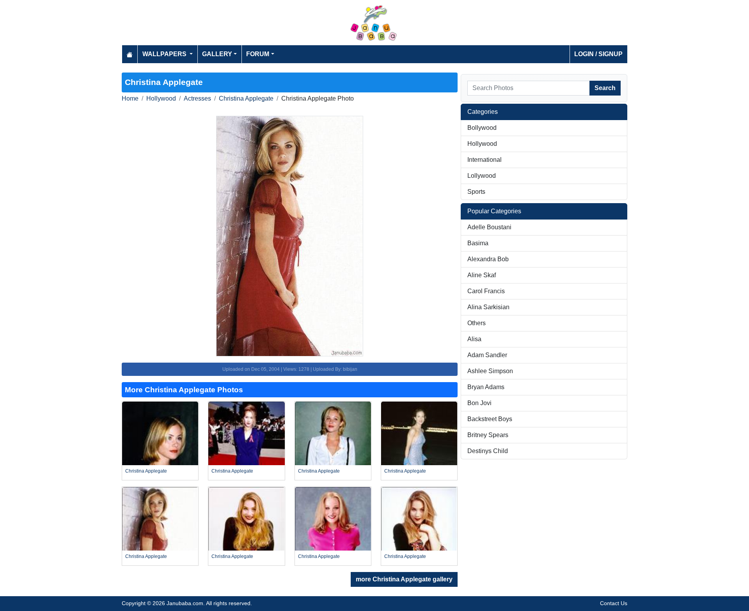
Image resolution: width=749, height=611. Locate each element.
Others (476, 323)
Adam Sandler (487, 355)
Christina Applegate (246, 98)
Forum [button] (257, 54)
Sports (476, 191)
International (484, 159)
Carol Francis (486, 291)
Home (130, 98)
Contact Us (613, 603)
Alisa (474, 339)
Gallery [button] (217, 54)
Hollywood (161, 98)
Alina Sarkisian (488, 307)
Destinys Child (487, 451)
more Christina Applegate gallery (404, 579)
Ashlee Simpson (490, 371)
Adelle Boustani (489, 227)
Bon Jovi (479, 403)
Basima (477, 243)
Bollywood (482, 127)
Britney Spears (487, 435)
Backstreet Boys (489, 419)
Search (605, 88)
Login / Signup (598, 54)
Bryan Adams (485, 387)
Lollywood (481, 175)
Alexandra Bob (488, 259)
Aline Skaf (481, 275)
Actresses (197, 98)
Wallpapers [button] (165, 54)
